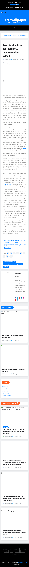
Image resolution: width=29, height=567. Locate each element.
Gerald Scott (8, 59)
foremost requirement (10, 261)
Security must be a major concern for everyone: (13, 370)
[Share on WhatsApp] (17, 253)
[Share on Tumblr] (4, 256)
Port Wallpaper (14, 20)
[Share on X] (11, 253)
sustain (6, 266)
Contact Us (5, 386)
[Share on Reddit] (24, 253)
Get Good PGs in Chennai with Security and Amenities (13, 336)
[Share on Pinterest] (20, 253)
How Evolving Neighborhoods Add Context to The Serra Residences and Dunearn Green (14, 499)
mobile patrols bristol (10, 264)
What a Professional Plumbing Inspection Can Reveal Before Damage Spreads (14, 533)
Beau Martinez (8, 436)
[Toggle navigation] (14, 28)
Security (20, 264)
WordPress (21, 562)
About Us (4, 389)
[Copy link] (11, 256)
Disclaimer (5, 391)
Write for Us (5, 393)
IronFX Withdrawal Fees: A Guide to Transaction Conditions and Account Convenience (13, 432)
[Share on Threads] (7, 256)
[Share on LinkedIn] (14, 253)
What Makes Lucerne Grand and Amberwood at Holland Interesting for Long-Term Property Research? (14, 463)
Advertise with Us (6, 395)
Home (3, 33)
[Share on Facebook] (8, 253)
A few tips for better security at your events (15, 244)
